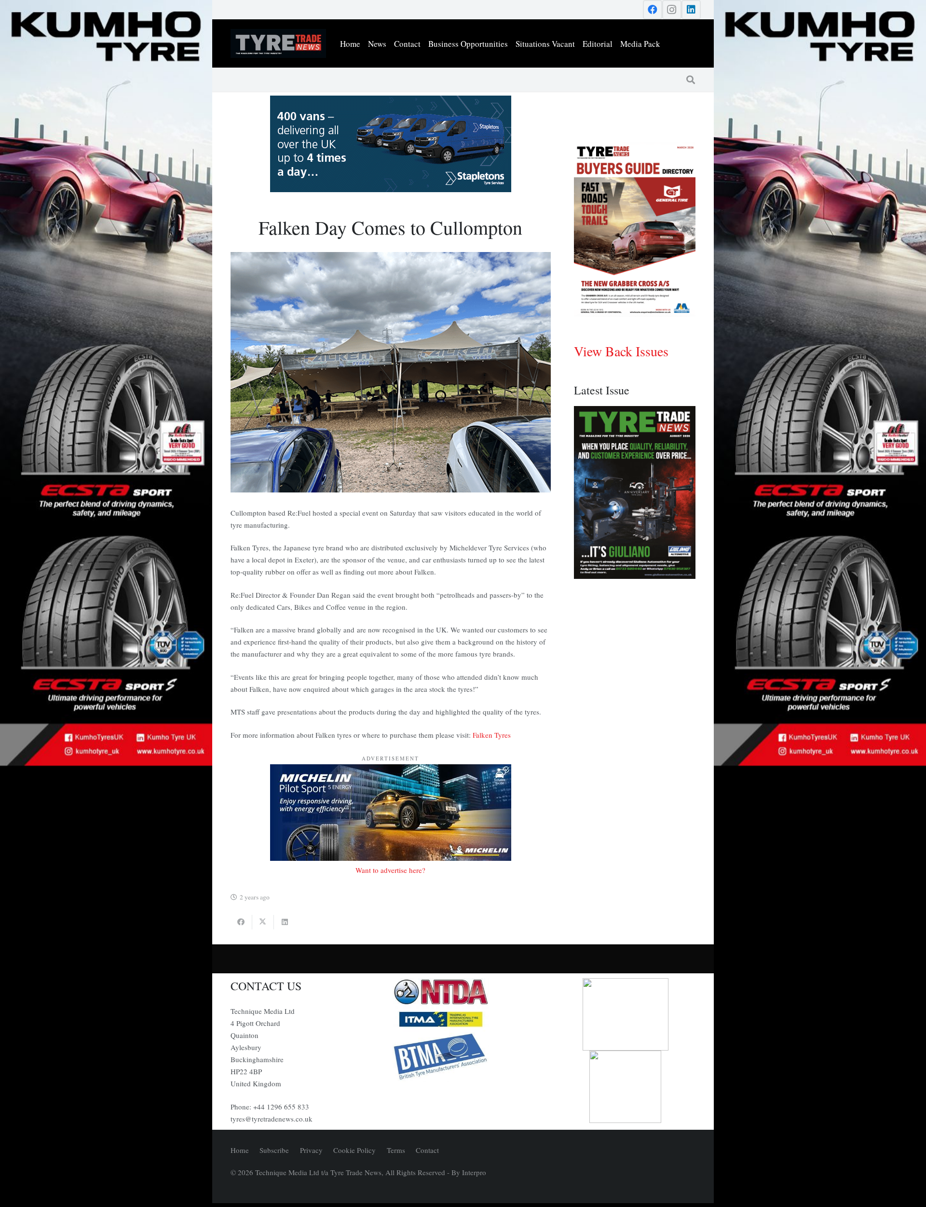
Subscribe (274, 1150)
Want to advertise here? (390, 870)
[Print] (463, 992)
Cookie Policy (354, 1150)
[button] (690, 80)
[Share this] (241, 922)
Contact (427, 1150)
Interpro (474, 1172)
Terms (396, 1150)
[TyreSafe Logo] (625, 1014)
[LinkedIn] (691, 9)
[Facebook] (652, 9)
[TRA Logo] (625, 1087)
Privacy (311, 1150)
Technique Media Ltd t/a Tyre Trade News (318, 1172)
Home (240, 1150)
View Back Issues (621, 351)
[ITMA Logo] (463, 1019)
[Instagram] (671, 9)
